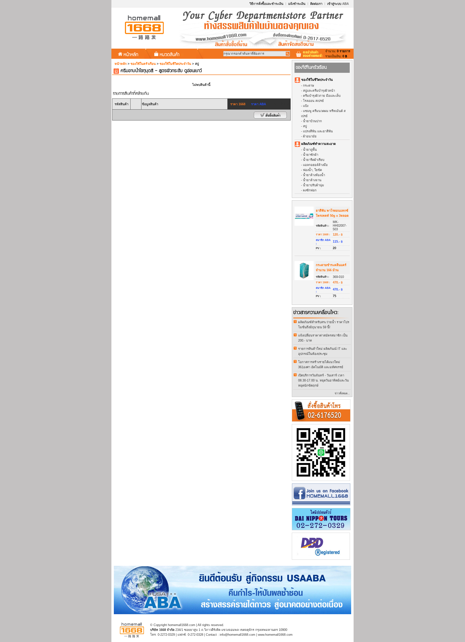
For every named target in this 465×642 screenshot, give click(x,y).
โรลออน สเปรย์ (313, 101)
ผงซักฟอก (310, 190)
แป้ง (305, 106)
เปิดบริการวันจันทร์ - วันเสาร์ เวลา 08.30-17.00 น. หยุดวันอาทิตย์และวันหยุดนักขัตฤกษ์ (323, 380)
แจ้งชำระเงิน (296, 4)
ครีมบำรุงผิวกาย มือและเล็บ (322, 95)
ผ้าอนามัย (310, 136)
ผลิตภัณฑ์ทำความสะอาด (318, 144)
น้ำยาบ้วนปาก (312, 121)
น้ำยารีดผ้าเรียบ (313, 160)
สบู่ (305, 126)
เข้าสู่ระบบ (338, 4)
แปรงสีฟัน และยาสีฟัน (318, 131)
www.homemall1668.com (275, 634)
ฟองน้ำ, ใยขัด (312, 170)
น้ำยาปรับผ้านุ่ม (313, 185)
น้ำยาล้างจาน (312, 180)
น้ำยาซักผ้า (310, 155)
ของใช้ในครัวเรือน (143, 64)
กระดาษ (308, 85)
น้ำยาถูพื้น (310, 149)
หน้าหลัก (131, 54)
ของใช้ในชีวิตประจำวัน (175, 64)
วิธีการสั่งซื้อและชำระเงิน (266, 4)
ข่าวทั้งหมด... (342, 393)
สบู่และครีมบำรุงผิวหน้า (319, 90)
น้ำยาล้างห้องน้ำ (314, 175)
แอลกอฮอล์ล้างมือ (315, 165)
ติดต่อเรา (316, 4)
